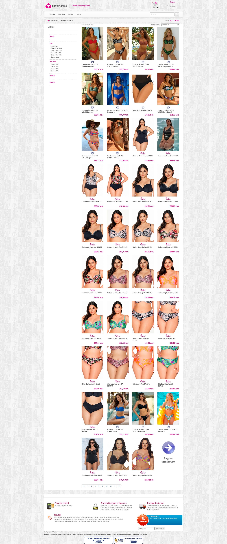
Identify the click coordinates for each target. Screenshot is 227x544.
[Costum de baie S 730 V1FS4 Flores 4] (118, 408)
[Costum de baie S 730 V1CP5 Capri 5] (92, 134)
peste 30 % (55, 69)
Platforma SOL (137, 534)
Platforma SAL (146, 534)
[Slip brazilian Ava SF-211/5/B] (168, 362)
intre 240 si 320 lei (57, 53)
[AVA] (143, 153)
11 (110, 486)
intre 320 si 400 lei (57, 55)
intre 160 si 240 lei (57, 50)
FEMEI (56, 20)
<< (84, 486)
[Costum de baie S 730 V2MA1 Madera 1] (118, 43)
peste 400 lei (55, 57)
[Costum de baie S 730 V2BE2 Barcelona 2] (168, 88)
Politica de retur (112, 534)
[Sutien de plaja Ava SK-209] (118, 453)
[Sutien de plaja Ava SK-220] (143, 225)
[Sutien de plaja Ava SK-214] (168, 271)
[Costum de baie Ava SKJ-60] (118, 180)
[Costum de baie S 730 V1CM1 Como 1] (118, 134)
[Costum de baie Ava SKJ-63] (143, 134)
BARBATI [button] (61, 14)
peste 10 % (55, 64)
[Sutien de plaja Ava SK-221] (118, 225)
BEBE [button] (78, 14)
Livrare (69, 534)
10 (106, 486)
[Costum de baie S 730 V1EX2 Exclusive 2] (143, 408)
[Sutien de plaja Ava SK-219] (168, 225)
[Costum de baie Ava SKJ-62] (168, 134)
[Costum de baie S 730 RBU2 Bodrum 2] (118, 88)
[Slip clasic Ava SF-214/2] (143, 362)
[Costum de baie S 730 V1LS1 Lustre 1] (92, 88)
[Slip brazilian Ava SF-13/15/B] (92, 408)
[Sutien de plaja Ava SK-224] (92, 225)
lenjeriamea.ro (67, 517)
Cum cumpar (54, 534)
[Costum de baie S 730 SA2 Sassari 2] (168, 408)
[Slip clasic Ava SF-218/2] (92, 362)
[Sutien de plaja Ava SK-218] (92, 271)
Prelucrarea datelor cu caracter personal (95, 534)
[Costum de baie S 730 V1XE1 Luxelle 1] (92, 43)
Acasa (51, 20)
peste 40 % (55, 71)
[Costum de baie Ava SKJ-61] (92, 180)
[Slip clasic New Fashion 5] (143, 88)
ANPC (129, 534)
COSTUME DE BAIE (66, 20)
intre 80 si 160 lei (57, 48)
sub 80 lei (54, 46)
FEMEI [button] (52, 14)
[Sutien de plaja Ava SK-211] (92, 316)
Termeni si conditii (77, 534)
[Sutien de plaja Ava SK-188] (143, 453)
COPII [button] (70, 14)
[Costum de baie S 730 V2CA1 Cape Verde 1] (168, 43)
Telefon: (172, 20)
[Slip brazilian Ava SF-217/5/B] (118, 362)
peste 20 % (55, 66)
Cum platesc (62, 534)
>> (119, 486)
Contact (46, 534)
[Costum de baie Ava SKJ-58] (92, 453)
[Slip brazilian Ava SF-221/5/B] (143, 316)
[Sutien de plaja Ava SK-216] (143, 271)
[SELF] (92, 61)
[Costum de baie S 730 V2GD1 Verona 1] (143, 43)
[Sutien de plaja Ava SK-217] (118, 271)
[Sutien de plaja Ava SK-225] (168, 180)
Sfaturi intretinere (122, 534)
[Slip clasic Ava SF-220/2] (168, 316)
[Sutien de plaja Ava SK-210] (143, 180)
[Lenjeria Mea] (48, 5)
